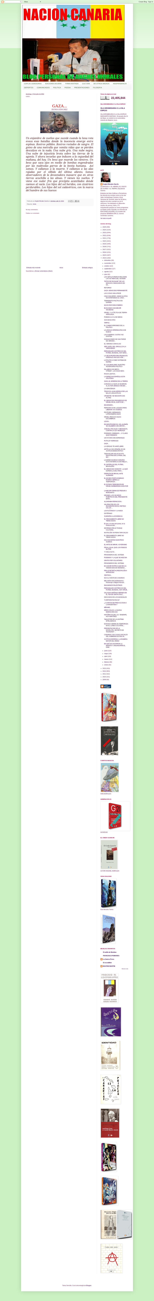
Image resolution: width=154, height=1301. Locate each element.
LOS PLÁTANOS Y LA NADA (113, 511)
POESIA (67, 88)
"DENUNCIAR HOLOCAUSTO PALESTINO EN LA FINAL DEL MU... (115, 455)
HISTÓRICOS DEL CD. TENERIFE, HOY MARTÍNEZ (115, 615)
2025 (104, 227)
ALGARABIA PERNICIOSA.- (113, 501)
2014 (104, 258)
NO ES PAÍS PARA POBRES (113, 305)
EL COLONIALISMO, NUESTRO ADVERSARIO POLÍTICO (114, 365)
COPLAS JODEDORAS (33, 84)
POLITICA (57, 88)
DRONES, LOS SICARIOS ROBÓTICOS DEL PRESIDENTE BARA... (115, 497)
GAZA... (106, 443)
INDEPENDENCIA (120, 84)
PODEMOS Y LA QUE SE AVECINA (115, 557)
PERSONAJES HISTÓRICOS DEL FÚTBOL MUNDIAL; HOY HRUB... (116, 589)
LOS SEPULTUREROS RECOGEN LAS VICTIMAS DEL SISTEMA (115, 277)
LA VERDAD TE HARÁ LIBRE (113, 446)
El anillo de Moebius (109, 952)
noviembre (108, 263)
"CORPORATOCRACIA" (112, 600)
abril (106, 656)
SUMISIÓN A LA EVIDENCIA (113, 516)
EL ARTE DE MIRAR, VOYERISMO (115, 544)
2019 (104, 244)
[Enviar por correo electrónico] (69, 201)
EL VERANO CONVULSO (112, 344)
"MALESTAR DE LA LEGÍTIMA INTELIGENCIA (114, 620)
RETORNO (107, 288)
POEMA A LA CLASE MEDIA (113, 317)
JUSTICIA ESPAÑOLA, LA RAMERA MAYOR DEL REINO (115, 640)
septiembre (108, 269)
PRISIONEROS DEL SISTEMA (114, 555)
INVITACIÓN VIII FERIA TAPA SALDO (116, 533)
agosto (106, 271)
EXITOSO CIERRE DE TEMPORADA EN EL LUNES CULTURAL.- (116, 624)
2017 (104, 249)
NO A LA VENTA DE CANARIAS (114, 578)
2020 (104, 241)
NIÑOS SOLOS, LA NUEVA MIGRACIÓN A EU (113, 611)
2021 (104, 238)
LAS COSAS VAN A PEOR (112, 293)
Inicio (61, 268)
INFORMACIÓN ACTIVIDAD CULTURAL (113, 529)
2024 (104, 230)
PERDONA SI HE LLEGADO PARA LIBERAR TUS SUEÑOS (115, 408)
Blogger (88, 1285)
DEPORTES (28, 88)
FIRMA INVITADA (71, 84)
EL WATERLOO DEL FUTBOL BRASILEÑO (114, 465)
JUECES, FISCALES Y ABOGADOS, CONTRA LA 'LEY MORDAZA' (116, 429)
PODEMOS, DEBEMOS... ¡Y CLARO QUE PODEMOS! (116, 434)
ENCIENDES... (109, 405)
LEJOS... (107, 421)
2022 (104, 235)
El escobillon (107, 963)
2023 (104, 232)
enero (106, 665)
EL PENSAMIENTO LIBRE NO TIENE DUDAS (114, 520)
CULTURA (86, 84)
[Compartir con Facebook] (76, 201)
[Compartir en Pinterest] (78, 201)
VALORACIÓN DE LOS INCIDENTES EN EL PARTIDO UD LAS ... (115, 506)
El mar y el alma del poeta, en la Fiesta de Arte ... (114, 524)
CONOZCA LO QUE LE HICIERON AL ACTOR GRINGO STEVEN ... (115, 385)
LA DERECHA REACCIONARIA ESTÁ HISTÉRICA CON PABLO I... (116, 461)
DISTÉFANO (108, 513)
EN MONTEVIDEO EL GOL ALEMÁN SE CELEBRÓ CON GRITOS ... (116, 425)
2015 (104, 255)
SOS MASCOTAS (109, 320)
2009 (104, 679)
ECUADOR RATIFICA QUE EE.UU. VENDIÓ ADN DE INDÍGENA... (115, 567)
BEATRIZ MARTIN (109, 966)
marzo (106, 659)
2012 (104, 671)
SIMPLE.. (107, 323)
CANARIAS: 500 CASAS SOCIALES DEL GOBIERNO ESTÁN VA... (116, 635)
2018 (104, 246)
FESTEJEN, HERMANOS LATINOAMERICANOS (112, 413)
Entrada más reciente (33, 268)
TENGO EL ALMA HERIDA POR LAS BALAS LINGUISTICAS (116, 392)
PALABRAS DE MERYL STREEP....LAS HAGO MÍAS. (114, 370)
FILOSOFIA (97, 88)
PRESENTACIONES (81, 88)
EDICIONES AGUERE (53, 84)
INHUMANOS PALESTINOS (113, 585)
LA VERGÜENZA (109, 388)
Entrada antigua (87, 268)
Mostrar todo (125, 968)
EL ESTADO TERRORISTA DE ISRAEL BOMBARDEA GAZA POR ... (116, 486)
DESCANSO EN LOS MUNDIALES (115, 597)
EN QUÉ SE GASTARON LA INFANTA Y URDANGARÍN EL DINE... (114, 645)
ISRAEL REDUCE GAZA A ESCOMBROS (112, 418)
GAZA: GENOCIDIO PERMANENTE (115, 290)
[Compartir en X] (74, 201)
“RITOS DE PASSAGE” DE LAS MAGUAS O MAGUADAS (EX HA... (114, 283)
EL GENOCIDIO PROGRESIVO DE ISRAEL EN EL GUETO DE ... (115, 401)
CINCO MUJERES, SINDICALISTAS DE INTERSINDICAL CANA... (116, 297)
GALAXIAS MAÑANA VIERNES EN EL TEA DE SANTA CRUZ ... (115, 593)
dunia (34, 204)
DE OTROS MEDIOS (101, 84)
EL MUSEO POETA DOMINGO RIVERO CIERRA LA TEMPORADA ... (114, 480)
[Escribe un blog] (71, 201)
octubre (107, 266)
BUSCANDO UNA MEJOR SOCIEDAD (112, 309)
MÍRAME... (107, 607)
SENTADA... (108, 575)
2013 (104, 668)
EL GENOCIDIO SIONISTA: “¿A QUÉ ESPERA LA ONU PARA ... (116, 470)
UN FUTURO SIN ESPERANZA (114, 438)
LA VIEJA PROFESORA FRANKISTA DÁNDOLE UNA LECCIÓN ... (115, 356)
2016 (104, 252)
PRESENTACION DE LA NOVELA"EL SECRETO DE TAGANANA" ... (114, 630)
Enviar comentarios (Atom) (43, 271)
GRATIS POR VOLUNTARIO (113, 560)
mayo (106, 653)
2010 (104, 677)
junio (106, 651)
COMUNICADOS (43, 88)
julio (105, 274)
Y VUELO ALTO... (109, 552)
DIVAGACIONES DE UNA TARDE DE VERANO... (115, 340)
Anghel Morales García (111, 184)
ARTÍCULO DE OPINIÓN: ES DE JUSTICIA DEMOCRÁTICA (114, 450)
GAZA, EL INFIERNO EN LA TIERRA (116, 381)
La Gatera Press (108, 959)
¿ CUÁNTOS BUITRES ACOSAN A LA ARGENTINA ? (115, 603)
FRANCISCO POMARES (111, 956)
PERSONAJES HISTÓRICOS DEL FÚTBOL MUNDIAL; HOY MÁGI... (115, 352)
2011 (104, 674)
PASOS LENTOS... (110, 374)
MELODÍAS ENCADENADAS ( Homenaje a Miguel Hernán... (114, 581)
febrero (106, 662)
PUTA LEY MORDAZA (111, 441)
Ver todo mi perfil (105, 218)
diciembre (107, 260)
